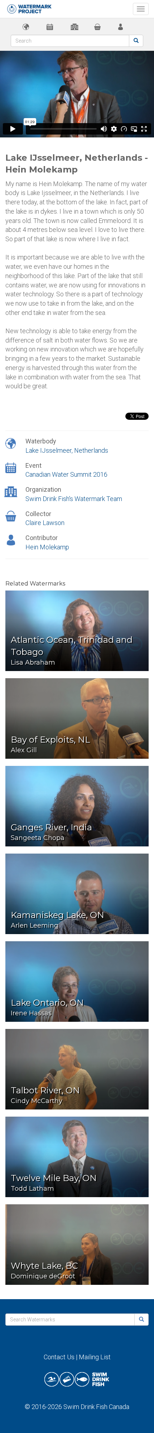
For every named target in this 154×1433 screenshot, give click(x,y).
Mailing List (95, 1357)
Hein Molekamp (47, 547)
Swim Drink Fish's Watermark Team (73, 498)
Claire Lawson (44, 522)
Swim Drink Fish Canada (96, 1406)
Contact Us (59, 1357)
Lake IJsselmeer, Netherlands (66, 450)
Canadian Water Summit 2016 (66, 474)
